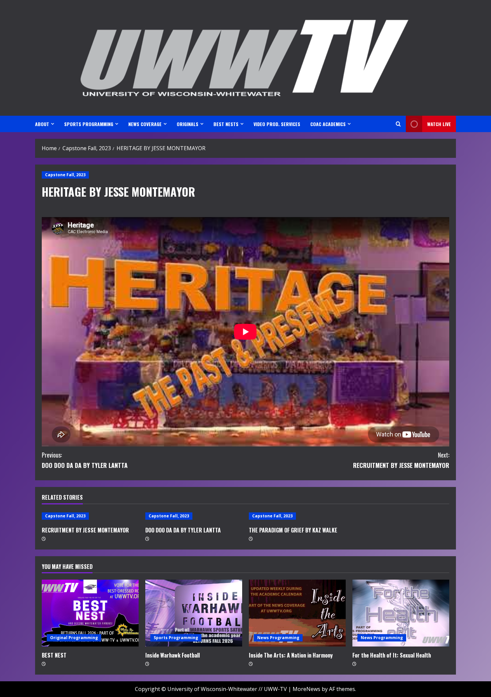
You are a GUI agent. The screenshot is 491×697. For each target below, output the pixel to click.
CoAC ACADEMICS (328, 123)
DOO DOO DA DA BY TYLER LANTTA (85, 460)
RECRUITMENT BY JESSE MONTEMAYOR (401, 460)
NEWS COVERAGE (145, 123)
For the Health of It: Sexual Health (391, 655)
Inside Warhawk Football (172, 655)
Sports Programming (176, 637)
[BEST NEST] (90, 613)
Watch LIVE (439, 123)
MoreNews (306, 689)
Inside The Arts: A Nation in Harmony (291, 655)
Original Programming (74, 637)
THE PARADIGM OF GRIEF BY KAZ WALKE (293, 530)
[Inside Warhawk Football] (193, 613)
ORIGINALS (187, 123)
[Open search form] (398, 123)
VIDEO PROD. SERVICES (277, 123)
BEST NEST (54, 655)
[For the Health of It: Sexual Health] (400, 613)
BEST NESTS (225, 123)
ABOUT (42, 123)
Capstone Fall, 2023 (65, 175)
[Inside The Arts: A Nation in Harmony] (297, 613)
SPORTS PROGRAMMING (88, 123)
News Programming (278, 637)
